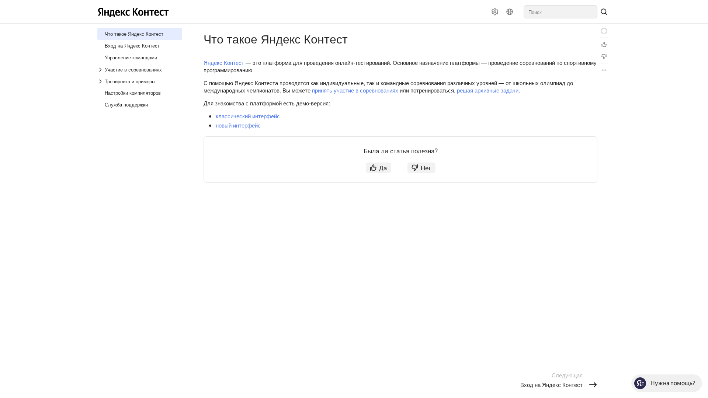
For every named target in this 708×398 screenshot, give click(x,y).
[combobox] (560, 12)
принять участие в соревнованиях (355, 90)
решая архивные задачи (487, 90)
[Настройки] (495, 11)
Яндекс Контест (224, 62)
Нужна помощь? (672, 383)
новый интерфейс (238, 125)
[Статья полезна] (604, 44)
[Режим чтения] (604, 31)
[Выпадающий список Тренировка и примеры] (101, 81)
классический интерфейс (248, 116)
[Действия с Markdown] (604, 70)
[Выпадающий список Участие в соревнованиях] (101, 69)
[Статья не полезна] (604, 56)
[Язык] (509, 11)
